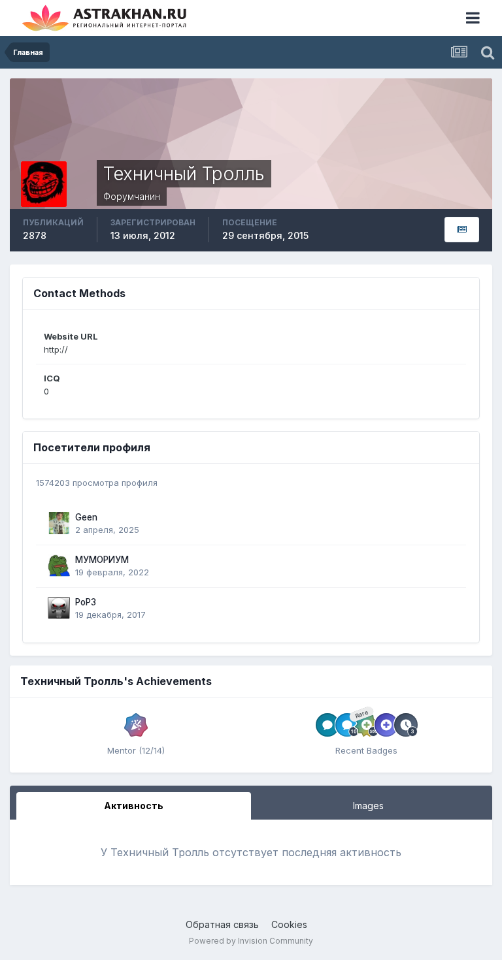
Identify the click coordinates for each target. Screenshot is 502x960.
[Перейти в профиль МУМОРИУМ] (59, 565)
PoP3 (85, 602)
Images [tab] (368, 805)
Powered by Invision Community (251, 941)
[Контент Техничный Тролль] (461, 229)
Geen (86, 517)
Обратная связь (222, 924)
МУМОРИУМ (102, 559)
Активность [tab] (133, 805)
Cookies (289, 924)
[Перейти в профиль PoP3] (59, 608)
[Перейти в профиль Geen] (59, 523)
